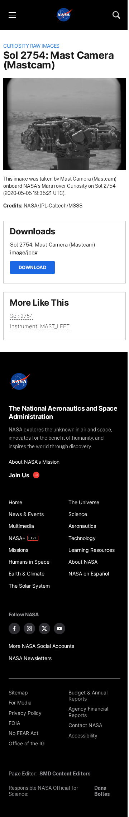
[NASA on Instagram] (29, 628)
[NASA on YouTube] (59, 628)
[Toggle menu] (12, 15)
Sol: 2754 (21, 315)
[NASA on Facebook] (14, 628)
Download (32, 267)
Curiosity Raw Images (31, 46)
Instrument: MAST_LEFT (40, 326)
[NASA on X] (44, 628)
